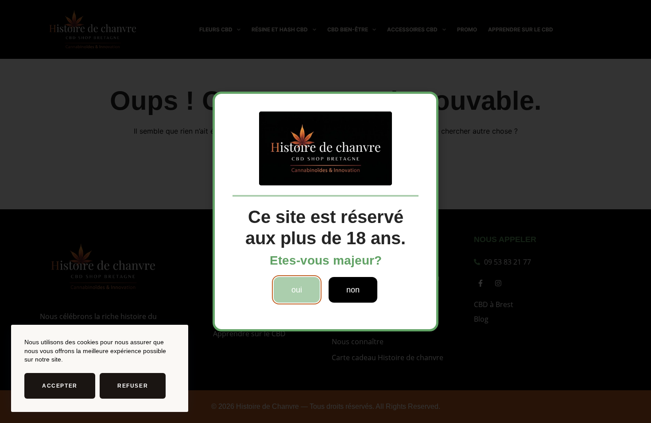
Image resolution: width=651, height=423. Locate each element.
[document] (325, 211)
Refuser (132, 385)
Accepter (60, 385)
